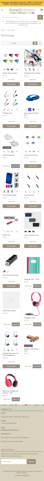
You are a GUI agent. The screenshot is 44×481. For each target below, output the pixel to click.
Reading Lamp (7, 113)
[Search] (40, 17)
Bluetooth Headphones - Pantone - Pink (11, 392)
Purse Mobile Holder (10, 195)
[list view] (39, 43)
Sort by (14, 43)
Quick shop (11, 79)
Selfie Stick (6, 235)
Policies (25, 473)
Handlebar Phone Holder (32, 73)
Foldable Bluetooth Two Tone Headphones (11, 354)
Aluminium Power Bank (10, 275)
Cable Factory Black (9, 311)
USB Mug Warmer (9, 155)
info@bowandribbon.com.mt (10, 430)
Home (3, 30)
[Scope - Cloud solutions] (22, 475)
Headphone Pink (29, 318)
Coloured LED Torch (31, 155)
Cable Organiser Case (31, 235)
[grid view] (35, 43)
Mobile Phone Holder (10, 73)
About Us (31, 471)
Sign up (31, 461)
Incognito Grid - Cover (31, 279)
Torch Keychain (29, 195)
